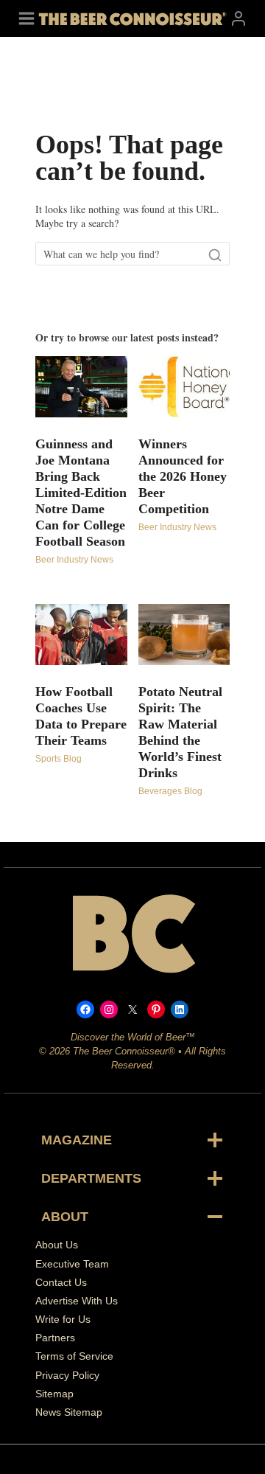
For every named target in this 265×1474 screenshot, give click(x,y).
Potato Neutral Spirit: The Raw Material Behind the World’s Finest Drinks (180, 732)
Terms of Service (74, 1356)
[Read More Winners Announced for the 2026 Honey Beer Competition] (184, 386)
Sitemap (54, 1394)
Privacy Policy (67, 1375)
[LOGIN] (238, 18)
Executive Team (72, 1264)
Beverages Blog (170, 791)
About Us (56, 1245)
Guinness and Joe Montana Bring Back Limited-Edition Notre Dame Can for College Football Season (81, 493)
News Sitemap (68, 1412)
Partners (55, 1337)
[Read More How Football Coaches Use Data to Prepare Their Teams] (81, 634)
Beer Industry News (74, 560)
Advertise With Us (76, 1301)
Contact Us (61, 1282)
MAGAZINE (76, 1140)
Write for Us (63, 1319)
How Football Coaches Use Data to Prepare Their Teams (81, 716)
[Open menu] (26, 18)
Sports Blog (58, 759)
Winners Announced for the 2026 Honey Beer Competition (182, 476)
